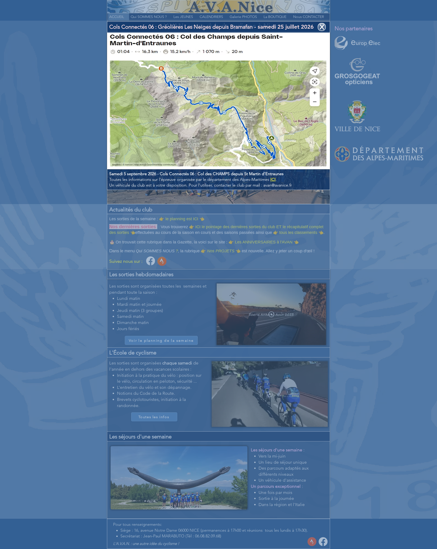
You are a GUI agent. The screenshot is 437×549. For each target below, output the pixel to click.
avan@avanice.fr (277, 185)
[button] (322, 27)
